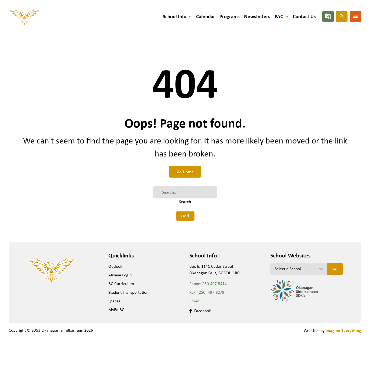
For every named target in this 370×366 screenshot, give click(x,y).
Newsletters (257, 16)
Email (194, 301)
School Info (174, 16)
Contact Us (304, 16)
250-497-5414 (214, 283)
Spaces (114, 301)
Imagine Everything (343, 330)
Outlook (115, 266)
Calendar (205, 16)
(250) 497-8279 (210, 292)
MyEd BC (116, 309)
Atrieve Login (120, 275)
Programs (229, 16)
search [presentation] (342, 16)
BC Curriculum (121, 283)
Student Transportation (128, 292)
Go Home (185, 172)
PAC (279, 16)
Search (185, 201)
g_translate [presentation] (328, 16)
